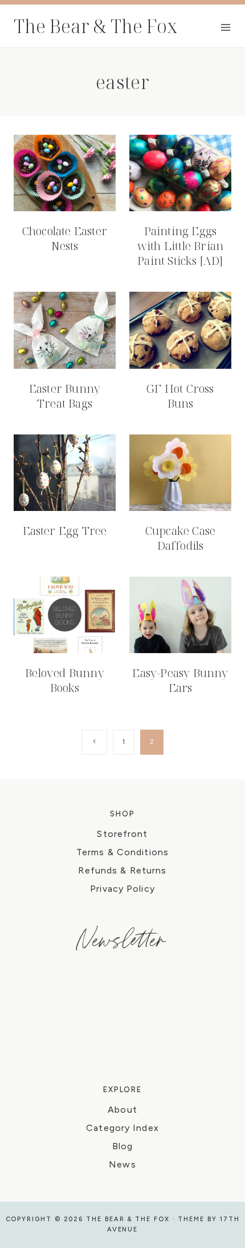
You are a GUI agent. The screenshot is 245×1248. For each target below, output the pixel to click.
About (122, 1109)
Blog (122, 1146)
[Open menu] (225, 27)
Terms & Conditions (122, 852)
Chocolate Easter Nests (64, 238)
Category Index (122, 1127)
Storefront (122, 833)
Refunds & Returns (122, 870)
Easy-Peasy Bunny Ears (180, 680)
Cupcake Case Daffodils (180, 538)
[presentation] (65, 173)
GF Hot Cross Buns (180, 396)
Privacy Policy (122, 888)
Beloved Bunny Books (64, 680)
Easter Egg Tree (65, 530)
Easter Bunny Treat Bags (64, 396)
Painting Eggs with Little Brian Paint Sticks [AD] (180, 245)
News (122, 1164)
